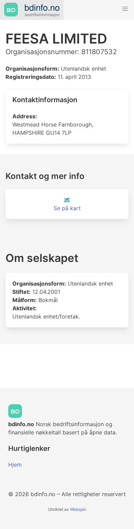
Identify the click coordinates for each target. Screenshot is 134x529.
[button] (125, 9)
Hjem (15, 464)
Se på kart (67, 208)
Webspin (78, 509)
